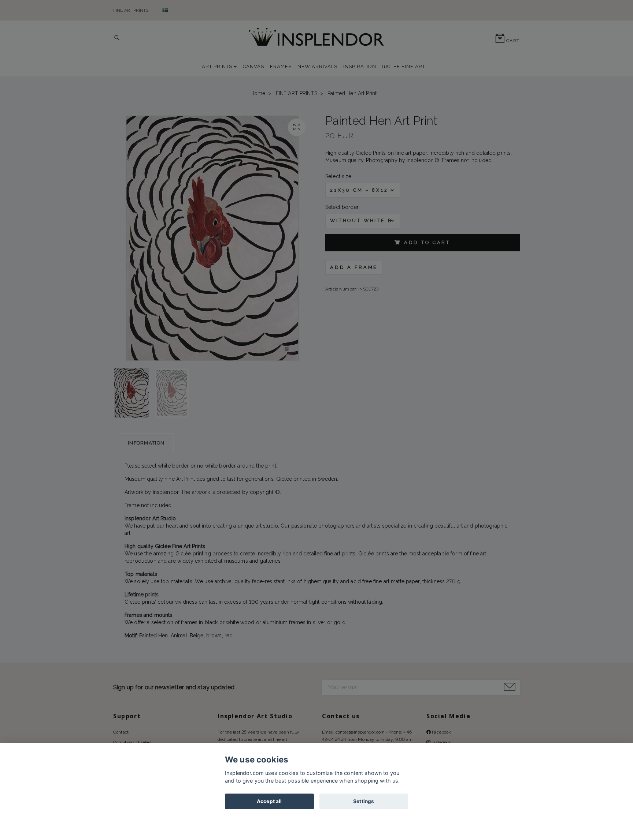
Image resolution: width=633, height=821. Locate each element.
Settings (363, 801)
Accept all (269, 801)
